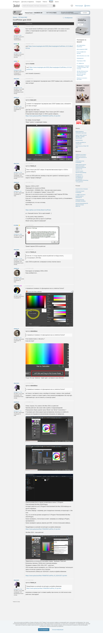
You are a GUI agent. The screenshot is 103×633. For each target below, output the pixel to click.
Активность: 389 (17, 295)
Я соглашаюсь (43, 629)
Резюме (78, 185)
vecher (15, 26)
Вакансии (78, 151)
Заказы (78, 128)
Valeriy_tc (16, 97)
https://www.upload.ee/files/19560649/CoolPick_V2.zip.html (43, 116)
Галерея (38, 1)
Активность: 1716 (18, 87)
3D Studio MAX (22, 17)
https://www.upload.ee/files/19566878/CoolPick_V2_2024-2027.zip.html (46, 575)
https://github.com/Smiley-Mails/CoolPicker (38, 210)
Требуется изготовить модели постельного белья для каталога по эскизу (81, 156)
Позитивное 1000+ (81, 60)
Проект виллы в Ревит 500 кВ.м (82, 146)
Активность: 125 (17, 106)
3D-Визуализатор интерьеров (80, 161)
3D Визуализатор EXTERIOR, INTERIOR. (81, 200)
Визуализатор (79, 140)
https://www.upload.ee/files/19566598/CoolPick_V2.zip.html (43, 529)
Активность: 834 (17, 35)
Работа (45, 1)
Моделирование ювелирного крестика (81, 132)
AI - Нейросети (80, 63)
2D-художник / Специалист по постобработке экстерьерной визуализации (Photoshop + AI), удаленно (82, 178)
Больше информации (57, 629)
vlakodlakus (17, 286)
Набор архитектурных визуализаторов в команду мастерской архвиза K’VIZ (81, 166)
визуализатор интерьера (82, 188)
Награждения (80, 58)
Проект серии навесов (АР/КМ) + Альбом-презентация (81, 137)
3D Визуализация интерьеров (80, 191)
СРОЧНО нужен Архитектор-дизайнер (81, 171)
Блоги (57, 1)
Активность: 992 (17, 52)
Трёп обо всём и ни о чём (83, 55)
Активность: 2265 (18, 234)
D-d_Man (16, 225)
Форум (51, 1)
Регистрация (79, 6)
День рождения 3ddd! (82, 49)
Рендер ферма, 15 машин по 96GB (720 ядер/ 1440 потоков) (83, 67)
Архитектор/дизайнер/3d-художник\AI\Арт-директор (82, 205)
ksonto (15, 43)
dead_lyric (16, 78)
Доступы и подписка (27, 1)
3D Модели (16, 1)
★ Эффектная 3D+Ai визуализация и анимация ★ (80, 196)
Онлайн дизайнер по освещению (81, 143)
